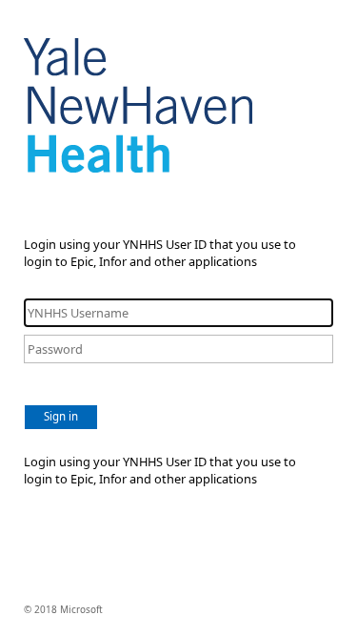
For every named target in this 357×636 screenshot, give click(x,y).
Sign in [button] (61, 416)
